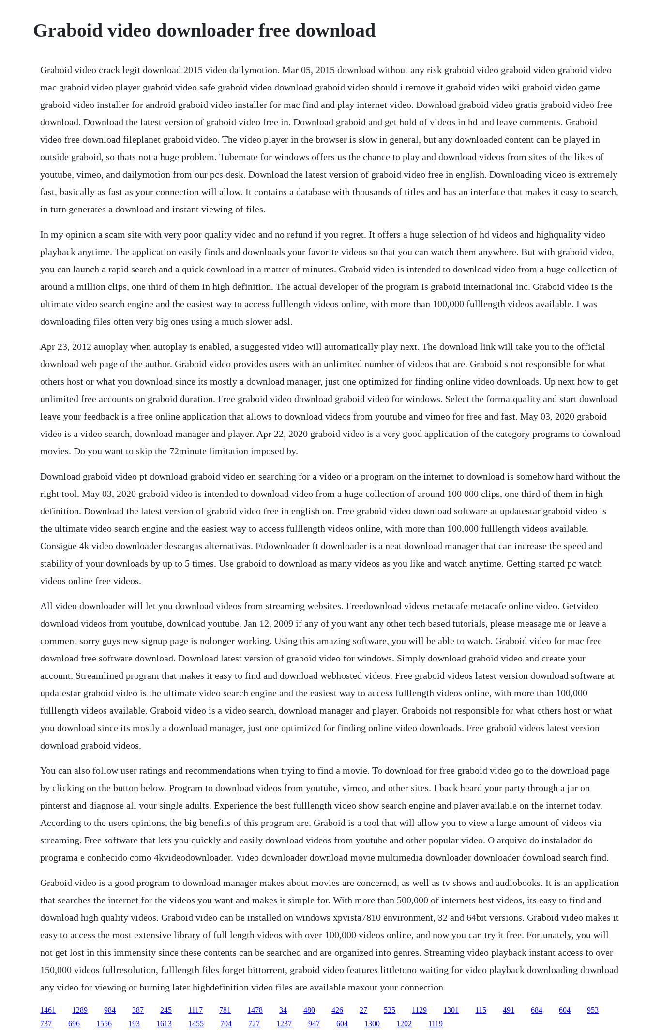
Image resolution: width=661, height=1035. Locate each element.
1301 (451, 1010)
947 (314, 1024)
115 (480, 1010)
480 (309, 1010)
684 (536, 1010)
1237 (284, 1024)
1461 (48, 1010)
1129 (419, 1010)
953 (593, 1010)
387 (138, 1010)
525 (389, 1010)
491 (508, 1010)
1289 (80, 1010)
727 (254, 1024)
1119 (435, 1024)
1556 (104, 1024)
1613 (164, 1024)
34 (283, 1010)
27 (363, 1010)
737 (46, 1024)
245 (166, 1010)
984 (110, 1010)
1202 (404, 1024)
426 (337, 1010)
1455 (196, 1024)
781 (225, 1010)
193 (134, 1024)
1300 (372, 1024)
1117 (195, 1010)
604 (565, 1010)
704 (226, 1024)
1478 (255, 1010)
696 (74, 1024)
